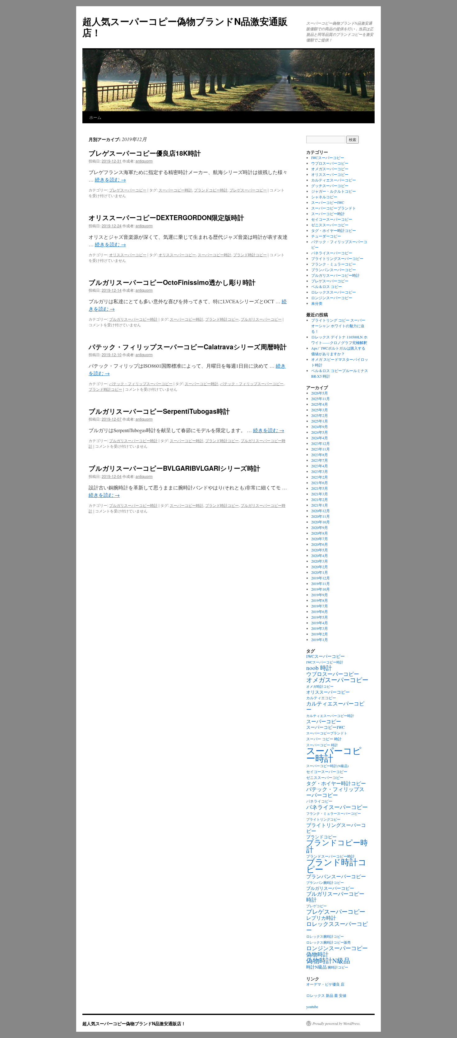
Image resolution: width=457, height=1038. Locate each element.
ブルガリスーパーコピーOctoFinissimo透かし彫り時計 (172, 282)
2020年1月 (319, 572)
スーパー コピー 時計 (324, 739)
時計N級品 (316, 967)
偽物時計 (317, 954)
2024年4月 (319, 437)
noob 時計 (319, 668)
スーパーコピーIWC (327, 202)
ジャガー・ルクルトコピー (333, 191)
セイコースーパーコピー (331, 219)
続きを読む (110, 179)
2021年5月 (319, 488)
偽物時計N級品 (328, 960)
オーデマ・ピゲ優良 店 (325, 984)
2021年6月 (319, 482)
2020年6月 (319, 544)
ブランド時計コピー (250, 254)
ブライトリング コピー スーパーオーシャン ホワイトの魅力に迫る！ (338, 326)
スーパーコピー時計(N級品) (327, 766)
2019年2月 (319, 633)
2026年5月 (319, 392)
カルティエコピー (321, 698)
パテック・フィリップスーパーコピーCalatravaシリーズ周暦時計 (188, 346)
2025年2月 (319, 415)
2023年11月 (320, 448)
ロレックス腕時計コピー (325, 936)
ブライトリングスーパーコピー (337, 258)
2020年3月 (319, 561)
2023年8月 (319, 454)
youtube (312, 1006)
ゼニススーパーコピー (330, 224)
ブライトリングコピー (323, 819)
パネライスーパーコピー (331, 252)
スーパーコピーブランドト (333, 207)
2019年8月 (319, 600)
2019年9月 (319, 594)
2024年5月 (319, 432)
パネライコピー (319, 801)
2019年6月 (319, 611)
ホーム (95, 117)
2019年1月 (319, 639)
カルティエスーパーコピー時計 (330, 716)
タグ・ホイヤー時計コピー (333, 230)
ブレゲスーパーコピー (127, 189)
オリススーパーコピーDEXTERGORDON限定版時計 (166, 217)
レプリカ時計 (321, 918)
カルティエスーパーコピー (333, 179)
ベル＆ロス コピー (326, 286)
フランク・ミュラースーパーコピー (333, 813)
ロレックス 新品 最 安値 (326, 995)
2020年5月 (319, 549)
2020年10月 (320, 521)
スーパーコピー (323, 721)
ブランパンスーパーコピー (333, 269)
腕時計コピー (338, 967)
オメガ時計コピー (320, 686)
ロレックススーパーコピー (333, 292)
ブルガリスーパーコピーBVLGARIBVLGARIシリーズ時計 (174, 468)
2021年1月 (319, 504)
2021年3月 (319, 493)
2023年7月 (319, 460)
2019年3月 (319, 628)
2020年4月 (319, 555)
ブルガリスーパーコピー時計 (133, 319)
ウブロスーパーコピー (330, 163)
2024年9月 (319, 426)
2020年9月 (319, 527)
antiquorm (144, 160)
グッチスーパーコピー (330, 185)
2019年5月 (319, 617)
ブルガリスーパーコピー (261, 319)
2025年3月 (319, 409)
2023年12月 (320, 443)
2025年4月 (319, 404)
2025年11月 (320, 398)
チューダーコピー (326, 236)
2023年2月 (319, 476)
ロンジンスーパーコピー (331, 297)
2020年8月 (319, 533)
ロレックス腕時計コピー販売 (328, 942)
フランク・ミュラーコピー (333, 264)
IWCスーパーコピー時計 (324, 662)
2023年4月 (319, 465)
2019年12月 (320, 577)
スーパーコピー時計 (175, 189)
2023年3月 (319, 471)
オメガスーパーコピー (330, 168)
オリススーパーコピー (127, 254)
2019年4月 (319, 622)
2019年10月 (320, 589)
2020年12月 (320, 510)
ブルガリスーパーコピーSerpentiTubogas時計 (159, 411)
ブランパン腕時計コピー (325, 882)
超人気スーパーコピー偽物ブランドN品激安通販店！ (185, 26)
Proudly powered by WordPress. (336, 1023)
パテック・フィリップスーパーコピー (141, 383)
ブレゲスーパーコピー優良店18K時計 (145, 153)
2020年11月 (320, 516)
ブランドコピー (321, 837)
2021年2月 (319, 499)
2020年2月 (319, 566)
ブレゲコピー (316, 906)
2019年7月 (319, 605)
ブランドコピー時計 (211, 189)
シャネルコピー (324, 196)
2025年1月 (319, 420)
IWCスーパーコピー (327, 157)
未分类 (316, 303)
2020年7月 (319, 538)
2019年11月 (320, 583)
